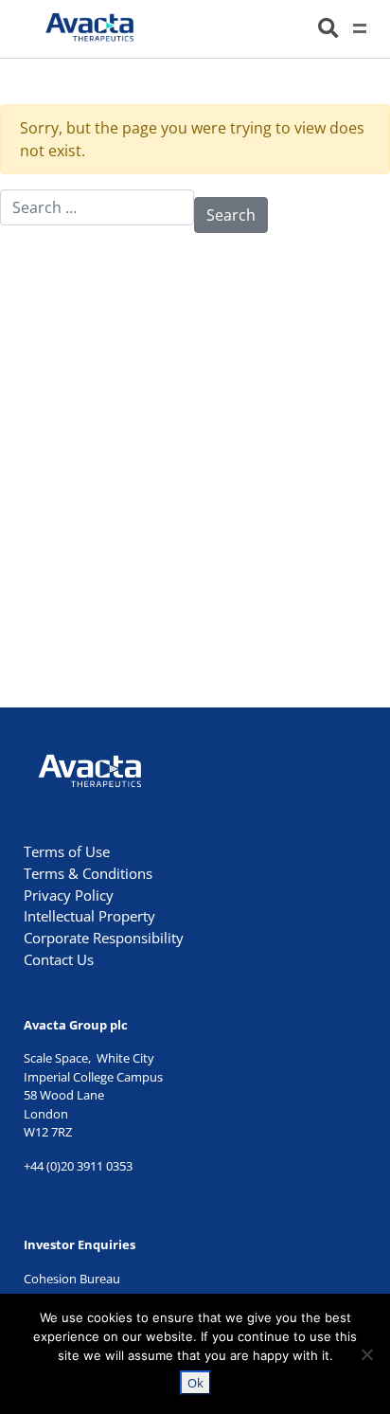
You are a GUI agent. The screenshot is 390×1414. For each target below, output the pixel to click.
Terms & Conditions (88, 873)
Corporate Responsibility (104, 937)
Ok (195, 1382)
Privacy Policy (69, 895)
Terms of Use (67, 851)
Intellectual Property (89, 915)
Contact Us (59, 959)
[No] (366, 1354)
